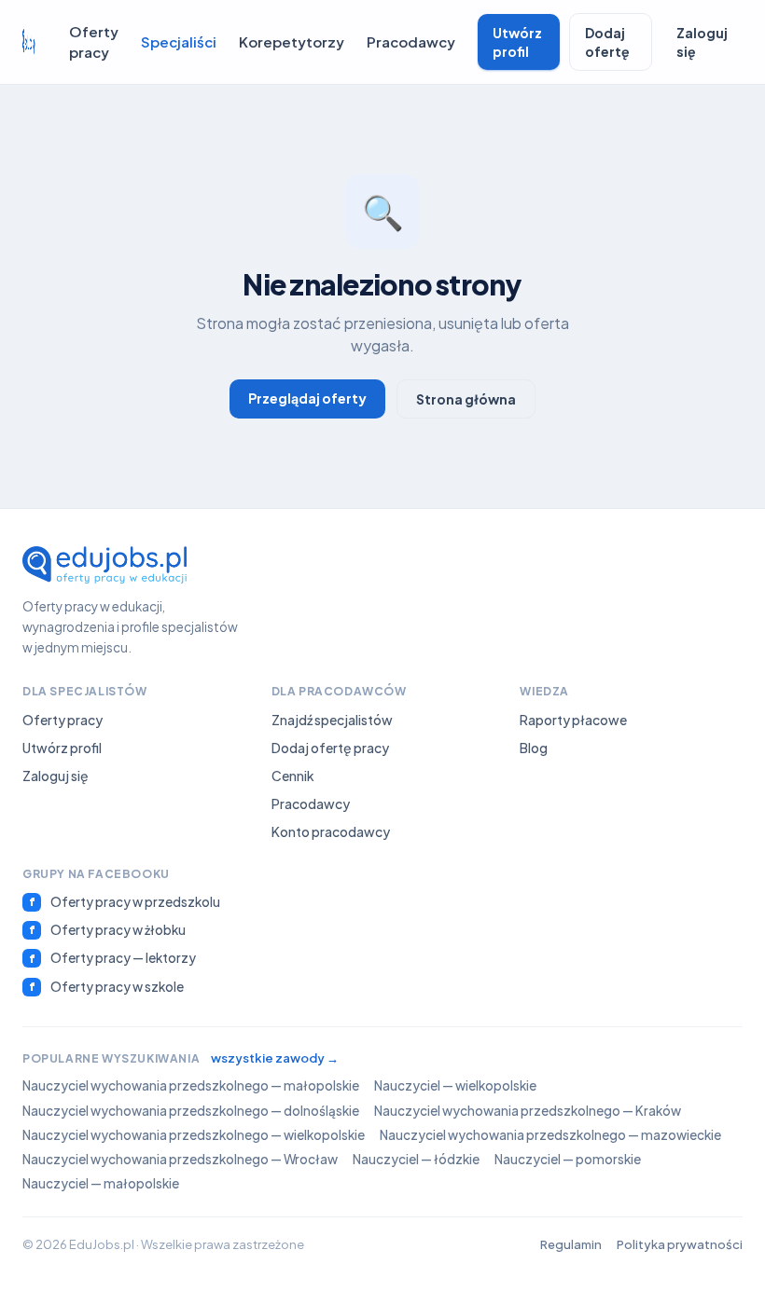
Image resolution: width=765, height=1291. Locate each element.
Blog (534, 747)
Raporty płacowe (573, 719)
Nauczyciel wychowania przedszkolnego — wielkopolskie (193, 1135)
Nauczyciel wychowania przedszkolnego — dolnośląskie (190, 1111)
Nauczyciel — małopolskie (100, 1183)
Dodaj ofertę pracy (330, 747)
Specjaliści (178, 41)
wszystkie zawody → (275, 1058)
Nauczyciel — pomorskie (567, 1159)
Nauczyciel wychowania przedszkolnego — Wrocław (180, 1159)
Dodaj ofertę (607, 42)
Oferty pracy (93, 42)
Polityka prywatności (680, 1244)
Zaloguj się (702, 42)
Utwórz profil (517, 42)
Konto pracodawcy (330, 831)
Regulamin (571, 1244)
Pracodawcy (411, 41)
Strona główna (466, 399)
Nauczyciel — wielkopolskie (455, 1085)
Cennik (292, 775)
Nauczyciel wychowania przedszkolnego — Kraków (527, 1111)
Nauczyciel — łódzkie (416, 1159)
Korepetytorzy (291, 41)
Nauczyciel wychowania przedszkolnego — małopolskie (190, 1085)
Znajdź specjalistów (332, 719)
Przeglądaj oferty (307, 398)
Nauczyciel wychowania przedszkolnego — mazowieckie (550, 1135)
